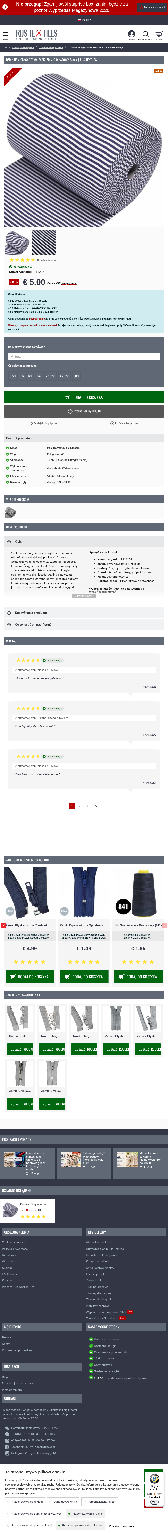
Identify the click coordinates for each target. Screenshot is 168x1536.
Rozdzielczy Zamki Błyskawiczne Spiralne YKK (84, 1036)
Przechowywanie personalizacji (31, 1525)
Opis (18, 541)
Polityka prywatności (122, 1526)
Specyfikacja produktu (31, 612)
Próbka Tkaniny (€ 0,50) (87, 411)
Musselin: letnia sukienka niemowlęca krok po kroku (150, 1158)
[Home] (6, 47)
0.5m (13, 375)
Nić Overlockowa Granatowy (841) (138, 925)
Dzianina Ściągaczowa (51, 47)
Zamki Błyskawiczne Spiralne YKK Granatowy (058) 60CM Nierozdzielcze (84, 925)
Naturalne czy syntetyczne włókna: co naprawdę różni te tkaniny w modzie (36, 1161)
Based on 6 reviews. (47, 260)
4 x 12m (64, 375)
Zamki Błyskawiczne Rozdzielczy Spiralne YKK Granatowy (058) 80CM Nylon (30, 925)
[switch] (154, 1502)
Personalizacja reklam (102, 1501)
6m (30, 375)
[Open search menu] (145, 34)
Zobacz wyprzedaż (154, 7)
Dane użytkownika (65, 1501)
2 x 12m (50, 375)
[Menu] (161, 1474)
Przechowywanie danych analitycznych (36, 1513)
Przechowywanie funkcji (87, 1513)
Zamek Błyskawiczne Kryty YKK (116, 1036)
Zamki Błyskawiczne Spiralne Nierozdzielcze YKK (52, 1091)
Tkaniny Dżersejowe (23, 47)
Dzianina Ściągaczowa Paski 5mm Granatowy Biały (35, 1204)
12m (38, 375)
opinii (127, 1378)
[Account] (131, 34)
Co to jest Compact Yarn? (33, 624)
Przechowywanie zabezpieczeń (82, 1525)
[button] (43, 423)
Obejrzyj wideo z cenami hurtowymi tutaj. (107, 318)
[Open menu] (5, 34)
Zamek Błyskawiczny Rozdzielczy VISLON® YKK (148, 1036)
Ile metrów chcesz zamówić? (26, 346)
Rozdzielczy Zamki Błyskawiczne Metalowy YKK (52, 1036)
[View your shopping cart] (159, 34)
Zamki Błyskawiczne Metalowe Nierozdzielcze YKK (20, 1091)
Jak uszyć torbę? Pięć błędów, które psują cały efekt (94, 1158)
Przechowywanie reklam (27, 1501)
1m (22, 375)
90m (76, 375)
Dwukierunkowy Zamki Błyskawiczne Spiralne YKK (20, 1036)
